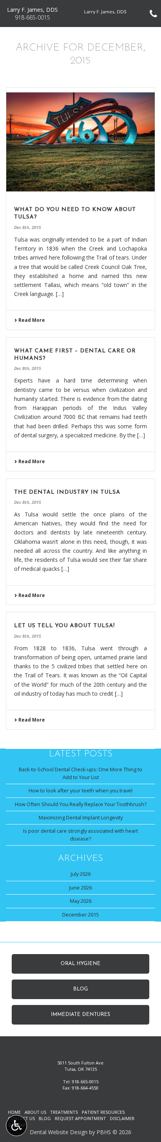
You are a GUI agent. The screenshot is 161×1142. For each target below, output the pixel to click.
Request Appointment (80, 1118)
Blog (45, 1118)
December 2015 (80, 914)
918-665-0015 (85, 1081)
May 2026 (80, 900)
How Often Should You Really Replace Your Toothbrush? (81, 804)
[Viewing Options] (16, 1125)
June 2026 (80, 887)
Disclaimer (122, 1118)
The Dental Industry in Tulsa (67, 492)
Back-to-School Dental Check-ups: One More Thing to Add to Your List (80, 773)
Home (14, 1112)
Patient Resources (103, 1112)
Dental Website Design (59, 1132)
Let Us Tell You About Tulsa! (64, 626)
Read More (31, 320)
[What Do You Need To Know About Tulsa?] (80, 142)
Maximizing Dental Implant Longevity (81, 817)
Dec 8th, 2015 (27, 227)
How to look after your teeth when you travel (80, 790)
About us (35, 1112)
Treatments (64, 1112)
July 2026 (81, 873)
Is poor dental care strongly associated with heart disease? (80, 834)
